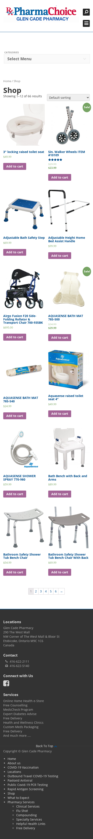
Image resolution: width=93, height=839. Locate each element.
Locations (14, 772)
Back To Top (45, 746)
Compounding (26, 815)
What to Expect (18, 798)
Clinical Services (28, 806)
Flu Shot (22, 811)
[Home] (41, 14)
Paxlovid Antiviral (20, 780)
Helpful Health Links (30, 824)
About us (14, 763)
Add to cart (14, 166)
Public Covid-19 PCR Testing (28, 785)
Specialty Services (29, 819)
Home (7, 81)
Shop (11, 793)
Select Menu (19, 58)
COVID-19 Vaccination (23, 767)
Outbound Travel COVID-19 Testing (33, 776)
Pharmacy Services (21, 802)
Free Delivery (25, 828)
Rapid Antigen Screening (25, 789)
